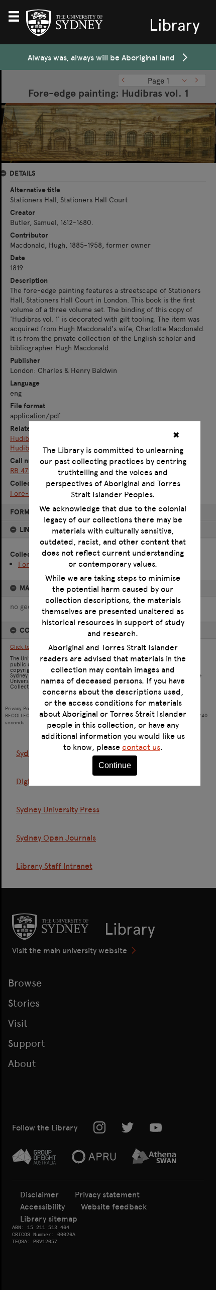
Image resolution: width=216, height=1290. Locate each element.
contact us (141, 746)
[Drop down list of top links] (18, 15)
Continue (114, 765)
